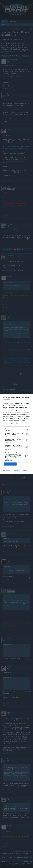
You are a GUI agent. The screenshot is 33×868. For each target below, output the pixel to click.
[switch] (26, 434)
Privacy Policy (26, 470)
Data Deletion (6, 470)
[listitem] (16, 429)
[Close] (29, 397)
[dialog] (16, 434)
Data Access (16, 470)
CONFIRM (10, 464)
